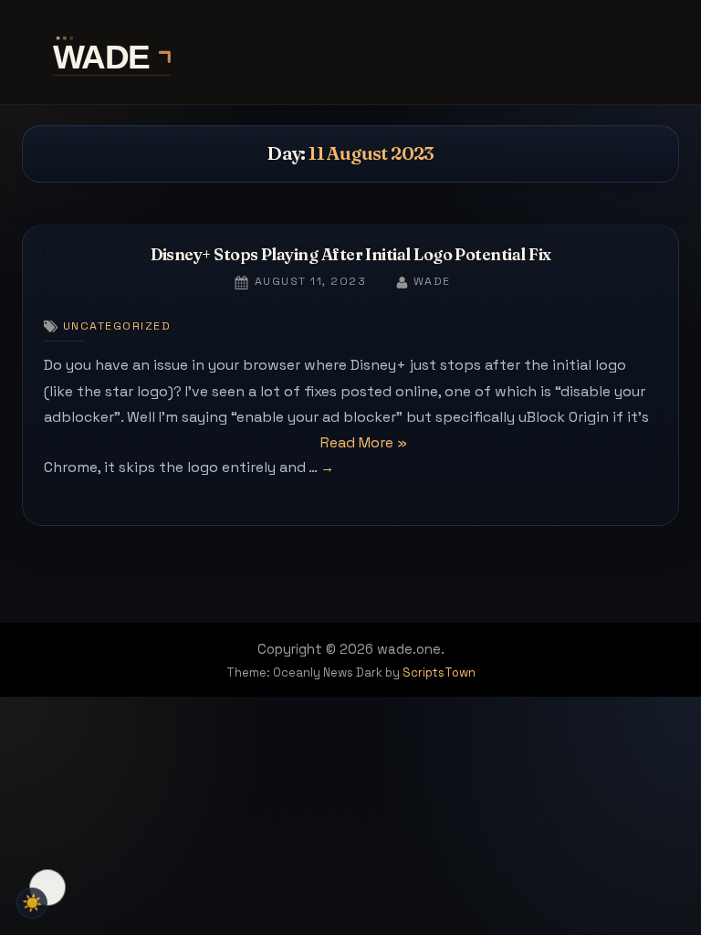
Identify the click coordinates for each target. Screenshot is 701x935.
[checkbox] (31, 903)
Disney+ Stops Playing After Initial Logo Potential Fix (351, 254)
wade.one (350, 54)
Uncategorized (117, 326)
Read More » (363, 444)
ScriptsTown (439, 672)
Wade (432, 281)
